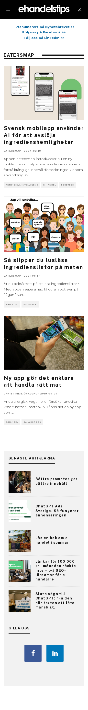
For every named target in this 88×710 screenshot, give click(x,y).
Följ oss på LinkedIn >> (44, 38)
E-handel (49, 185)
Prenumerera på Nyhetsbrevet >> (44, 27)
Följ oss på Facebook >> (44, 32)
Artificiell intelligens (22, 185)
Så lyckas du (32, 422)
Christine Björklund (21, 393)
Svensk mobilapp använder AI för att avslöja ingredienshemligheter (44, 135)
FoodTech (67, 185)
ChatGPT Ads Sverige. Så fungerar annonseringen (57, 510)
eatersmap (12, 150)
